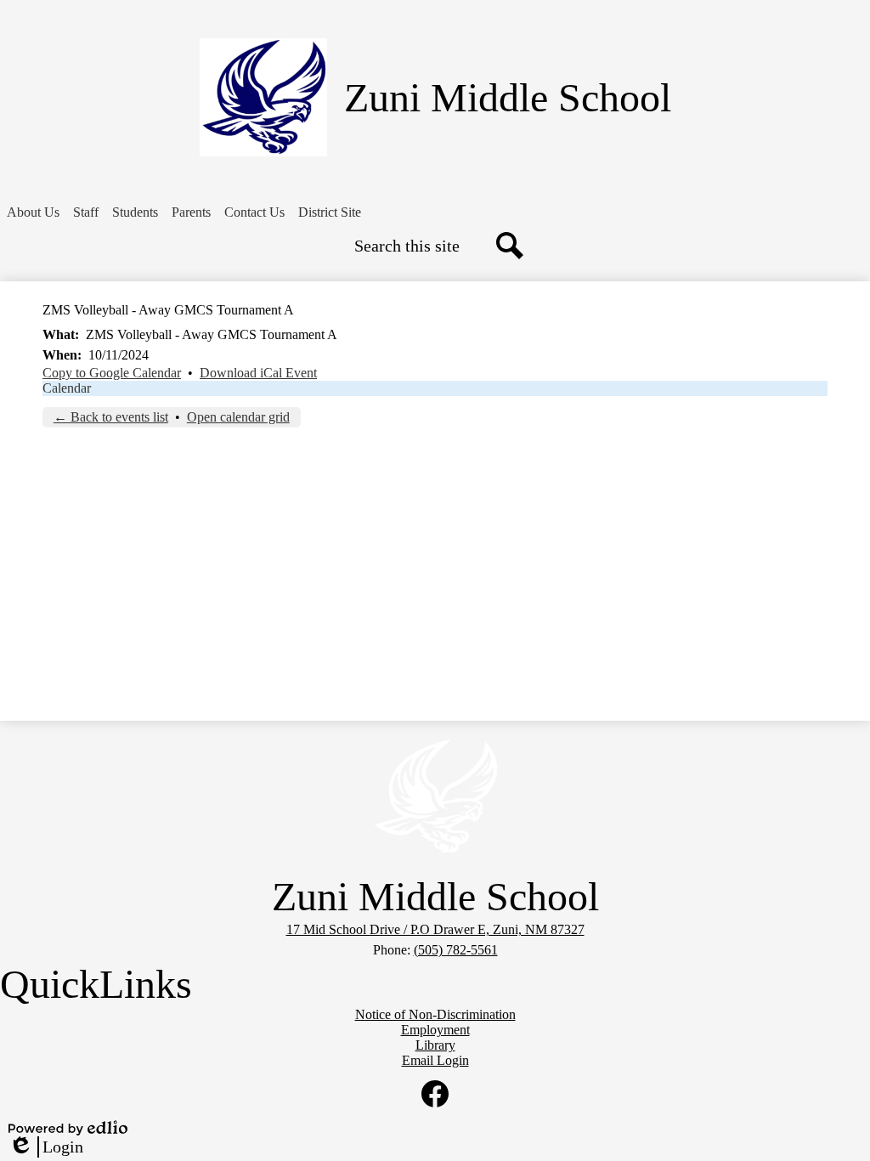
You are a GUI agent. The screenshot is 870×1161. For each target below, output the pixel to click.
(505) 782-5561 (456, 950)
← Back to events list (111, 417)
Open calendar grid (238, 417)
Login (45, 1147)
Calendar (66, 388)
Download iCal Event (258, 372)
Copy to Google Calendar (111, 372)
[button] (33, 212)
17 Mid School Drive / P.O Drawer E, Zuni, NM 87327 (435, 929)
